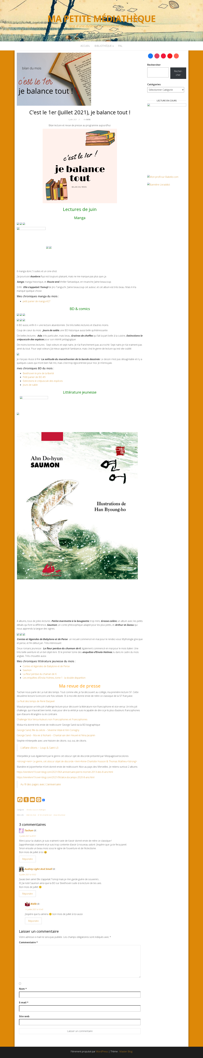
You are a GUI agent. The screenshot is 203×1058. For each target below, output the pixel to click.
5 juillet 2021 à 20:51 (27, 836)
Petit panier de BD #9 (34, 377)
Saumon (27, 670)
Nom (23, 988)
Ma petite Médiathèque (101, 19)
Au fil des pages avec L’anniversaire (41, 784)
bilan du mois (31, 815)
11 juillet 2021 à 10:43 (34, 909)
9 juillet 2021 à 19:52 (27, 874)
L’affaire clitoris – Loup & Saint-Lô (39, 747)
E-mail (23, 1002)
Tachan (28, 830)
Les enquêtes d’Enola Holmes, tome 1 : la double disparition (54, 677)
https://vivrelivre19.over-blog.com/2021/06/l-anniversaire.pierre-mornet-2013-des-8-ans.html (65, 772)
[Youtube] (170, 56)
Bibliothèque (103, 45)
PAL (120, 45)
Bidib (88, 119)
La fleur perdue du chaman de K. (40, 674)
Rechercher (154, 64)
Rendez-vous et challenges (36, 810)
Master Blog (125, 1051)
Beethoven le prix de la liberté (38, 373)
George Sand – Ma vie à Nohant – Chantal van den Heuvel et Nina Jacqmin (56, 735)
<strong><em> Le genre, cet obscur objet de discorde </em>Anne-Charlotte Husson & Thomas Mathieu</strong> (77, 761)
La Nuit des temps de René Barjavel (36, 701)
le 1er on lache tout (45, 815)
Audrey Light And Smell (38, 869)
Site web (24, 1016)
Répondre (27, 859)
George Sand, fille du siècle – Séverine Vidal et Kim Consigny (48, 730)
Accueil (85, 45)
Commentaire (28, 942)
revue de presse (59, 815)
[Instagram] (157, 56)
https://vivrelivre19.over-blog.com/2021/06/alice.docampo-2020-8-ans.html (55, 777)
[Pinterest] (163, 56)
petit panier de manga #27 (36, 301)
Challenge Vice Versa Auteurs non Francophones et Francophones (52, 719)
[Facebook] (150, 56)
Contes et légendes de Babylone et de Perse (46, 666)
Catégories (154, 84)
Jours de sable (30, 384)
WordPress (102, 1051)
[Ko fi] (176, 56)
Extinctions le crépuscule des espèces (43, 381)
